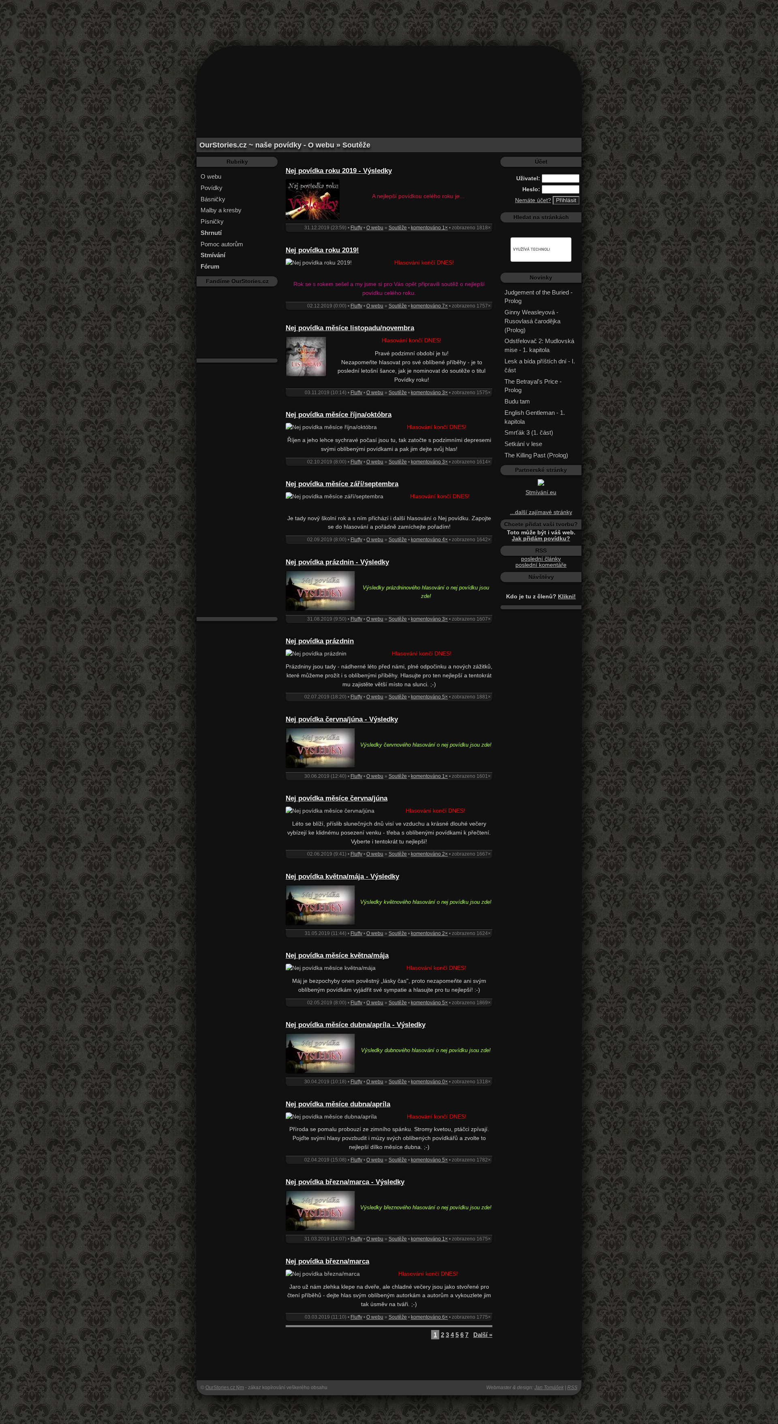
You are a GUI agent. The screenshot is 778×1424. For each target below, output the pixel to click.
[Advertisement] (389, 18)
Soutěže (398, 227)
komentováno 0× (429, 1081)
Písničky (212, 221)
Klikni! (567, 597)
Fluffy (356, 227)
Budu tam (517, 401)
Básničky (213, 199)
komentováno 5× (429, 696)
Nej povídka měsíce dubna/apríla (338, 1104)
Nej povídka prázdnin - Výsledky (337, 562)
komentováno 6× (429, 1317)
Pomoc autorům (222, 244)
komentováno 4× (429, 539)
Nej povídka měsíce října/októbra (338, 414)
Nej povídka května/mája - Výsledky (342, 876)
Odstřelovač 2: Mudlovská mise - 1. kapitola (539, 345)
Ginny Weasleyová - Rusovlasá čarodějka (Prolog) (532, 321)
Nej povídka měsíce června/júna (336, 798)
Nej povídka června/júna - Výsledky (342, 719)
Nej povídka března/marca (327, 1261)
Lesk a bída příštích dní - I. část (539, 366)
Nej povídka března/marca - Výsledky (345, 1182)
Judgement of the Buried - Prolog (538, 297)
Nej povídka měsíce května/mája (337, 955)
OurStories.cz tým (224, 1387)
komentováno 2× (429, 854)
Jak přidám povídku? (541, 539)
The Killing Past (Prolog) (536, 455)
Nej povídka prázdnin (320, 641)
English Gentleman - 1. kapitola (534, 417)
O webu (211, 176)
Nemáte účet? (533, 200)
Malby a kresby (221, 210)
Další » (482, 1334)
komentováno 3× (429, 392)
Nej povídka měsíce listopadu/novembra (350, 328)
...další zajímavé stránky (541, 512)
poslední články (541, 559)
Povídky (211, 187)
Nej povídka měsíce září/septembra (342, 484)
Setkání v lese (523, 443)
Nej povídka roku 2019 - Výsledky (339, 171)
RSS (572, 1387)
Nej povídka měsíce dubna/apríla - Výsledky (355, 1025)
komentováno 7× (429, 305)
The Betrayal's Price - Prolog (533, 386)
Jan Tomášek (549, 1387)
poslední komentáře (540, 565)
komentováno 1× (429, 227)
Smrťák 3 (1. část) (528, 432)
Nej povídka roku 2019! (322, 250)
